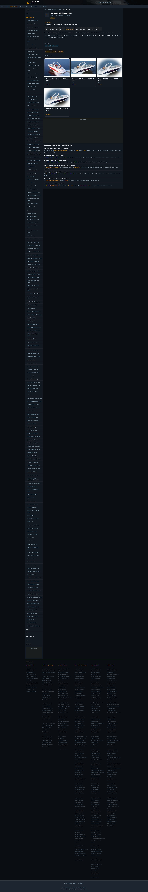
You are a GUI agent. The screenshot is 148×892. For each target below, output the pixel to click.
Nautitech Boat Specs (32, 411)
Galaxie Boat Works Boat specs (97, 723)
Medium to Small (33, 6)
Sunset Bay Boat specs (96, 840)
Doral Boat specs (45, 693)
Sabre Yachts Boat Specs (33, 518)
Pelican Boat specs (111, 770)
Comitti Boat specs (79, 712)
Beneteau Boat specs (46, 680)
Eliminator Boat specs (63, 695)
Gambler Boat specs (111, 725)
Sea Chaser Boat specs (96, 798)
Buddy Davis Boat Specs (32, 105)
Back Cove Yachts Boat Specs (34, 65)
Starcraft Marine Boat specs (80, 819)
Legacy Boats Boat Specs (33, 342)
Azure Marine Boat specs (80, 687)
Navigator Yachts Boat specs (32, 678)
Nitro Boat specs (94, 766)
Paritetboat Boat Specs (32, 462)
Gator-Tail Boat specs (111, 729)
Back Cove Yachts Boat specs (48, 676)
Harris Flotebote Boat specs (80, 738)
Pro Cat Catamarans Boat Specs (33, 490)
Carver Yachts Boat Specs (33, 121)
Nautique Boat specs (79, 768)
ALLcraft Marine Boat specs (113, 674)
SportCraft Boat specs (63, 744)
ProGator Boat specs (111, 780)
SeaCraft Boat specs (79, 804)
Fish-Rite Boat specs (111, 721)
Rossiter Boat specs (95, 789)
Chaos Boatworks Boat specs (113, 706)
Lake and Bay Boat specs (112, 748)
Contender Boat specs (63, 682)
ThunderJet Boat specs (80, 838)
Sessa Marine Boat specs (31, 691)
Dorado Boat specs (62, 689)
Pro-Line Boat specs (62, 727)
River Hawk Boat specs (79, 789)
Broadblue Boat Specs (32, 99)
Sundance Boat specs (95, 836)
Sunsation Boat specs (79, 830)
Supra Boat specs (78, 832)
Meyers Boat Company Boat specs (114, 757)
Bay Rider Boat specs (95, 678)
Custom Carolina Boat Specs (33, 153)
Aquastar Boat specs (111, 682)
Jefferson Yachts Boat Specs (33, 311)
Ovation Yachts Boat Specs (33, 449)
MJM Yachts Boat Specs (32, 388)
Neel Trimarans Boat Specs (33, 414)
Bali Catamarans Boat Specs (33, 73)
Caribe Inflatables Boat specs (113, 704)
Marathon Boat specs (95, 746)
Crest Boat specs (94, 708)
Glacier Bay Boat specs (63, 702)
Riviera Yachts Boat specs (31, 687)
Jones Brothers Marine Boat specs (82, 746)
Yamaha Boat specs (95, 874)
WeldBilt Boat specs (111, 823)
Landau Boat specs (95, 738)
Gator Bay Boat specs (95, 725)
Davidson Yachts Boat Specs (33, 157)
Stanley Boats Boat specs (80, 817)
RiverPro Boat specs (111, 785)
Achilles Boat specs (111, 667)
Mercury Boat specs (95, 755)
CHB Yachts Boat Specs (32, 131)
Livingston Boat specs (111, 753)
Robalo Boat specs (78, 791)
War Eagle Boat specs (111, 819)
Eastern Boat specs (62, 691)
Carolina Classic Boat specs (48, 682)
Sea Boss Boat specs (95, 793)
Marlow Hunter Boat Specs (33, 369)
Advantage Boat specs (79, 670)
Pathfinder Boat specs (95, 776)
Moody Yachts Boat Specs (33, 391)
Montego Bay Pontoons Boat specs (114, 763)
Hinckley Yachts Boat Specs (33, 274)
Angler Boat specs (78, 674)
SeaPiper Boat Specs (32, 544)
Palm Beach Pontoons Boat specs (98, 772)
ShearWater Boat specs (96, 810)
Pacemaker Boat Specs (32, 455)
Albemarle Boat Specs (32, 23)
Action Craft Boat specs (112, 670)
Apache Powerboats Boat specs (49, 670)
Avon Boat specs (110, 684)
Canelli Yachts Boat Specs (33, 112)
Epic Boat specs (78, 729)
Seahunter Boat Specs (32, 534)
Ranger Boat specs (95, 785)
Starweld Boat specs (111, 802)
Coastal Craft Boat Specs (33, 144)
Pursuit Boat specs (62, 731)
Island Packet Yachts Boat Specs (33, 297)
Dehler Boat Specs (31, 166)
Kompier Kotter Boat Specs (33, 330)
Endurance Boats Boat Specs (34, 195)
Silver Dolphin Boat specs (112, 795)
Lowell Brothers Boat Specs (33, 356)
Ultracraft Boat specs (111, 815)
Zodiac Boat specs (95, 877)
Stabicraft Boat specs (79, 815)
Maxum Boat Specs (31, 375)
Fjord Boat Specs (31, 210)
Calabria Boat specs (95, 695)
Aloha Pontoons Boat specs (96, 667)
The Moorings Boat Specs (33, 584)
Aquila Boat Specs (31, 51)
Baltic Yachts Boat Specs (33, 77)
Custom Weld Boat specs (80, 716)
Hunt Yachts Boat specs (31, 674)
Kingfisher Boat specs (63, 712)
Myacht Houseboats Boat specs (48, 723)
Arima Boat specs (94, 674)
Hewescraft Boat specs (79, 740)
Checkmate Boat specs (79, 708)
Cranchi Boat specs (30, 670)
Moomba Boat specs (95, 761)
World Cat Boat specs (62, 748)
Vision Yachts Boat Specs (33, 606)
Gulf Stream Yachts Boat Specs (34, 258)
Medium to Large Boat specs (48, 665)
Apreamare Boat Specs (32, 44)
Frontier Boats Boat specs (112, 723)
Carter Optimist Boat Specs (33, 118)
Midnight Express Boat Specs (33, 385)
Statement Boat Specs (32, 565)
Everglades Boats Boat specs (64, 697)
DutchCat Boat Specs (32, 182)
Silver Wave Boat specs (96, 815)
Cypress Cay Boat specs (80, 719)
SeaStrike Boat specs (95, 804)
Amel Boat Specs (31, 33)
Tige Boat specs (78, 840)
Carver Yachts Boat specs (47, 684)
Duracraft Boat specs (111, 710)
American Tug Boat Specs (33, 36)
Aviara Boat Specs (31, 62)
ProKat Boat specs (62, 729)
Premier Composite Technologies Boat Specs (33, 478)
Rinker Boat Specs (31, 500)
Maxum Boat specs (46, 718)
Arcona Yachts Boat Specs (33, 54)
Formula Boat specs (46, 697)
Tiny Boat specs (110, 665)
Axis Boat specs (78, 684)
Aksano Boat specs (111, 672)
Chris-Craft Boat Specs (32, 137)
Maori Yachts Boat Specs (32, 366)
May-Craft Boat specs (79, 761)
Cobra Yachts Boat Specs (33, 147)
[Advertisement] (34, 653)
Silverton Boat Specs (32, 558)
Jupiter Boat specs (62, 710)
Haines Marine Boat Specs (33, 261)
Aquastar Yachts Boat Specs (33, 48)
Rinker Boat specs (46, 733)
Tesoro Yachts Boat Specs (33, 581)
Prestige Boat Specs (32, 486)
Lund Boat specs (94, 744)
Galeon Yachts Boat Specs (33, 242)
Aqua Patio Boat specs (79, 676)
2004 (46, 45)
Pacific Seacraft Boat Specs (33, 459)
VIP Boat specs (94, 862)
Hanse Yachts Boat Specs (33, 267)
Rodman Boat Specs (31, 515)
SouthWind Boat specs (79, 813)
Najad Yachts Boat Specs (33, 404)
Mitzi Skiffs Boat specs (111, 761)
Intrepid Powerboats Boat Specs (33, 289)
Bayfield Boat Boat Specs (33, 83)
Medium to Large (14, 6)
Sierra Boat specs (94, 813)
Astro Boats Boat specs (96, 676)
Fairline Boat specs (30, 672)
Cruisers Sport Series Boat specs (82, 714)
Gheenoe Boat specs (111, 731)
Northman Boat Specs (32, 439)
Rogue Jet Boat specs (79, 793)
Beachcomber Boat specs (96, 680)
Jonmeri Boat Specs (31, 317)
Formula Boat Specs (31, 213)
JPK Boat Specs (30, 321)
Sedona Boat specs (95, 806)
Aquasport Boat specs (79, 678)
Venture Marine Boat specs (80, 853)
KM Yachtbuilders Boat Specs (33, 327)
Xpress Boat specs (95, 872)
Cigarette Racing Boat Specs (33, 141)
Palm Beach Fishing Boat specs (97, 770)
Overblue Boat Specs (32, 452)
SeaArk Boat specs (111, 789)
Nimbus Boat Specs (31, 423)
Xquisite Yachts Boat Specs (33, 626)
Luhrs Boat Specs (31, 359)
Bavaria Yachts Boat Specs (33, 80)
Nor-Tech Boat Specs (32, 430)
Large (7, 6)
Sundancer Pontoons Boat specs (98, 838)
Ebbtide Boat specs (79, 723)
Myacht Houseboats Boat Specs (34, 398)
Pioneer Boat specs (95, 778)
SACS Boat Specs (31, 521)
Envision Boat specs (79, 727)
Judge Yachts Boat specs (47, 710)
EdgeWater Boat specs (63, 693)
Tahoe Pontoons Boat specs (80, 836)
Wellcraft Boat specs (46, 742)
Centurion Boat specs (63, 674)
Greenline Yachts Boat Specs (33, 255)
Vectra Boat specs (95, 857)
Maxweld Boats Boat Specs (33, 379)
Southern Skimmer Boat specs (113, 800)
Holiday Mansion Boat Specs (33, 277)
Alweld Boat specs (111, 678)
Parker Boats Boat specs (63, 725)
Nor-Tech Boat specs (30, 680)
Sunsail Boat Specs (31, 574)
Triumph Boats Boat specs (96, 853)
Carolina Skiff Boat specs (96, 699)
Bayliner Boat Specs (31, 86)
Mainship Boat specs (46, 716)
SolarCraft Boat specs (111, 798)
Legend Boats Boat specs (112, 751)
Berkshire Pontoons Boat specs (97, 687)
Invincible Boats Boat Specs (33, 293)
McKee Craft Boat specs (80, 763)
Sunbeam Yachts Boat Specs (33, 571)
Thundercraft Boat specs (96, 849)
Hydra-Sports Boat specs (47, 708)
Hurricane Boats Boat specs (80, 742)
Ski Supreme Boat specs (96, 819)
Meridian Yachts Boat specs (48, 721)
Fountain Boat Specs (32, 216)
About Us (67, 889)
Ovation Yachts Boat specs (47, 725)
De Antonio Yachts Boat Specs (34, 160)
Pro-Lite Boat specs (95, 780)
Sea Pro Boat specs (79, 802)
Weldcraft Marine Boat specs (81, 855)
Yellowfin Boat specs (79, 859)
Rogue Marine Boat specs (112, 787)
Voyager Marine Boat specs (96, 864)
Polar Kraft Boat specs (111, 774)
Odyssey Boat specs (95, 768)
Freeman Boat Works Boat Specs (33, 231)
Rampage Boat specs (46, 729)
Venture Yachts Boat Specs (33, 603)
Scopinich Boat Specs (32, 531)
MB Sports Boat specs (95, 753)
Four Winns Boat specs (47, 704)
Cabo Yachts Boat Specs (32, 109)
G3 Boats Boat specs (95, 721)
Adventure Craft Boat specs (80, 672)
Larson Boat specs (62, 714)
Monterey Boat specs (62, 719)
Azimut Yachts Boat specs (31, 667)
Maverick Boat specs (95, 751)
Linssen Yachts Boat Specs (33, 353)
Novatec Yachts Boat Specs (33, 446)
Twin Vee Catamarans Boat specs (81, 849)
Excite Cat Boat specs (46, 695)
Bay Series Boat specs (112, 689)
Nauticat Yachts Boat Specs (33, 407)
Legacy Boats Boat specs (47, 712)
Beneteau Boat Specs (32, 89)
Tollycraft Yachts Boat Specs (33, 590)
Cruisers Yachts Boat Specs (33, 150)
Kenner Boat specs (95, 734)
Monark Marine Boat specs (96, 759)
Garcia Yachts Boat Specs (33, 248)
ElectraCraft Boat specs (96, 714)
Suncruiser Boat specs (96, 834)
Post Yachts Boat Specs (32, 475)
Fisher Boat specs (95, 716)
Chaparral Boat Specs (32, 125)
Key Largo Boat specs (95, 736)
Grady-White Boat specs (63, 704)
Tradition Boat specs (79, 842)
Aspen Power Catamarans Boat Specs (34, 58)
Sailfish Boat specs (62, 736)
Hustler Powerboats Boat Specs (33, 281)
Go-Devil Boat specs (111, 738)
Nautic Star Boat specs (95, 763)
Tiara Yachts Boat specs (47, 740)
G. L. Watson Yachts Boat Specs (34, 239)
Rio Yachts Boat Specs (32, 504)
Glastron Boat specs (79, 734)
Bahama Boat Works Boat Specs (33, 69)
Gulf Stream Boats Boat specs (81, 736)
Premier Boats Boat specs (80, 778)
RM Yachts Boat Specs (32, 507)
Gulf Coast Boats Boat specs (64, 706)
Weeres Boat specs (95, 868)
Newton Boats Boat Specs (33, 420)
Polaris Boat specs (111, 776)
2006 (53, 45)
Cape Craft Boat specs (95, 697)
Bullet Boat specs (110, 699)
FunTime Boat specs (46, 706)
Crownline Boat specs (63, 684)
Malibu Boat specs (78, 755)
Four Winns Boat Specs (32, 222)
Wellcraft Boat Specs (32, 613)
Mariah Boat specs (78, 759)
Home (2, 6)
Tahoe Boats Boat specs (80, 834)
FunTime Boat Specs (31, 235)
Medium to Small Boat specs (81, 665)
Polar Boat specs (78, 776)
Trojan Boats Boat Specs (33, 594)
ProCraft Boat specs (95, 783)
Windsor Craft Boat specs (47, 744)
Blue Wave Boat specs (111, 697)
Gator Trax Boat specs (111, 727)
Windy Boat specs (46, 746)
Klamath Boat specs (111, 746)
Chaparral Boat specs (46, 686)
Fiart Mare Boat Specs (32, 206)
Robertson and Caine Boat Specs (33, 511)
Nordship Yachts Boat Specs (33, 436)
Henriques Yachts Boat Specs (34, 271)
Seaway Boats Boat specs (80, 806)
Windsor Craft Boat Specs (33, 616)
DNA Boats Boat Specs (32, 173)
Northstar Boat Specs (32, 443)
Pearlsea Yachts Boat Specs (33, 465)
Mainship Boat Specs (32, 363)
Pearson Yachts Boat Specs (33, 468)
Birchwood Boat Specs (32, 96)
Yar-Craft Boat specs (111, 825)
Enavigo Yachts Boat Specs (33, 192)
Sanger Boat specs (95, 791)
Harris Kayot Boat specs (96, 729)
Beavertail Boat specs (111, 691)
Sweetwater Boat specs (96, 845)
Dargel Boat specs (111, 708)
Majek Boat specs (110, 755)
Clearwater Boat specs (95, 706)
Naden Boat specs (111, 766)
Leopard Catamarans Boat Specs (33, 346)
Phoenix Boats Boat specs (112, 772)
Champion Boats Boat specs (97, 702)
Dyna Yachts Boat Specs (32, 185)
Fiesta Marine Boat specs (63, 699)
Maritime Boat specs (95, 748)
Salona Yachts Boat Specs (33, 525)
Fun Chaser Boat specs (96, 719)
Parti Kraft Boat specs (95, 774)
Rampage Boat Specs (32, 494)
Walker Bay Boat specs (112, 817)
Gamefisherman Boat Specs (33, 245)
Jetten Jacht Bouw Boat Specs (34, 314)
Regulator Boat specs (62, 734)
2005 (50, 45)
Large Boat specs (30, 665)
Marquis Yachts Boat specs (31, 676)
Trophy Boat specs (78, 847)
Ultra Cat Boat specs (111, 813)
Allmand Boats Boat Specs (33, 27)
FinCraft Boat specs (111, 719)
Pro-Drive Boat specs (111, 778)
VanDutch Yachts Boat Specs (33, 600)
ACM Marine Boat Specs (32, 20)
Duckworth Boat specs (79, 721)
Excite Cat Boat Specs (32, 203)
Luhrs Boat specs (46, 714)
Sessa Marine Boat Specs (33, 555)
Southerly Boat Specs (32, 562)
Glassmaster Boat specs (112, 736)
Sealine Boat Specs (31, 537)
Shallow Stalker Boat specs (112, 791)
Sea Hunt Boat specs (79, 800)
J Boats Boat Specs (31, 308)
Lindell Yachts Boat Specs (33, 350)
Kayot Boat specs (78, 748)
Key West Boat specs (79, 751)
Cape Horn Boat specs (79, 702)
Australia (75, 883)
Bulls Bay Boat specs (111, 702)
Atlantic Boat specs (79, 680)
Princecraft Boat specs (79, 780)
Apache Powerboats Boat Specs (33, 40)
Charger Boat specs (95, 704)
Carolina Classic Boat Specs (33, 115)
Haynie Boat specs (111, 742)
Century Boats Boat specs (80, 706)
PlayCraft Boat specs (79, 774)
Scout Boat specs (62, 738)
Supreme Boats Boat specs (113, 806)
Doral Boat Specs (31, 176)
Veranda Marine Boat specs (96, 859)
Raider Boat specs (78, 785)
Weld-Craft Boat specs (112, 821)
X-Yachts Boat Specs (32, 622)
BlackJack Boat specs (111, 695)
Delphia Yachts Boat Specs (33, 169)
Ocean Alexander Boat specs (32, 682)
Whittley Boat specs (79, 857)
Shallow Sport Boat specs (96, 808)
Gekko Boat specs (94, 727)
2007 (57, 45)
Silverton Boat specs (46, 738)
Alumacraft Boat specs (95, 670)
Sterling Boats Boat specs (112, 804)
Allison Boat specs (111, 676)
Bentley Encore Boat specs (96, 684)
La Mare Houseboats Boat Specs (33, 334)
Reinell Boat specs (95, 787)
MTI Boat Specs (30, 395)
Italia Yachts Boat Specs (32, 305)
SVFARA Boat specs (95, 842)
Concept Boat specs (62, 680)
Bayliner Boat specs (46, 678)
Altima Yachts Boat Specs (33, 30)
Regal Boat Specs (31, 497)
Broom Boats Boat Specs (33, 102)
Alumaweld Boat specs (95, 672)
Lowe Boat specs (94, 742)
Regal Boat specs (45, 731)
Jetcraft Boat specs (62, 708)
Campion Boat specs (79, 699)
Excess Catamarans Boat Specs (33, 199)
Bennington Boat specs (79, 689)
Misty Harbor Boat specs (96, 757)
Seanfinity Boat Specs (32, 541)
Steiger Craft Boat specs (80, 821)
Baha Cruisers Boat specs (63, 667)
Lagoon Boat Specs (31, 338)
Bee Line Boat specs (111, 693)
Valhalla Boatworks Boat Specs (34, 597)
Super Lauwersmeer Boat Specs (34, 578)
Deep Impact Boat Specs (32, 163)
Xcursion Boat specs (95, 870)
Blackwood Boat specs (95, 689)
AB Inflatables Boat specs (80, 667)
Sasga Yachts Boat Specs (33, 528)
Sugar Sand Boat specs (96, 830)
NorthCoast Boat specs (79, 770)
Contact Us (28, 644)
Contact (45, 6)
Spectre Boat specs (62, 742)
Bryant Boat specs (78, 691)
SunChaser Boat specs (96, 832)
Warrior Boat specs (95, 866)
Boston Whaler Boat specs (64, 672)
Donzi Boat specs (62, 687)
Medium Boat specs (62, 665)
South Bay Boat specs (95, 823)
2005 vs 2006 (54, 51)
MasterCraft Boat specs (63, 716)
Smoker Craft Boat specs (96, 821)
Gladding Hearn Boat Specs (33, 251)
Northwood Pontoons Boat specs (114, 768)
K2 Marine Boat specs (111, 744)
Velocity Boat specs (79, 851)
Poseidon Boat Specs (32, 471)
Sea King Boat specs (95, 800)
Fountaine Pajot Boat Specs (33, 219)
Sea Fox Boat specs (79, 798)
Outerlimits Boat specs (63, 723)
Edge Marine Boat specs (80, 725)
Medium (21, 6)
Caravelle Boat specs (79, 704)
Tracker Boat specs (111, 808)
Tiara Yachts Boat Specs (32, 587)
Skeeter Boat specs (95, 817)
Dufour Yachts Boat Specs (33, 179)
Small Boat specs (95, 665)
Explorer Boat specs (111, 716)
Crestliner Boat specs (95, 710)
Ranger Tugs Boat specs (80, 787)
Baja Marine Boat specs (63, 670)
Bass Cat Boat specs (111, 687)
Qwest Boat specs (111, 783)
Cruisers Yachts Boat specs (48, 691)
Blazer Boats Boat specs (96, 691)
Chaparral (59, 9)
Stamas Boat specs (62, 746)
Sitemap (85, 889)
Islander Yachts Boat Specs (33, 301)
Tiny (40, 6)
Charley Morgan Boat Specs (33, 128)
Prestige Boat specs (46, 727)
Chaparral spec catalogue (85, 185)
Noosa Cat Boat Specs (32, 427)
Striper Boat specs (79, 825)
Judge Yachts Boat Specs (33, 324)
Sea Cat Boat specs (95, 795)
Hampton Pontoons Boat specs (113, 740)
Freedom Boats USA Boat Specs (33, 226)
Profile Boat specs (78, 783)
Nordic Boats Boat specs (63, 721)
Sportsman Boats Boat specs (97, 825)
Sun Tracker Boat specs (80, 827)
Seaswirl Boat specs (62, 740)
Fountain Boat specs (46, 699)
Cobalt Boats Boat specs (63, 678)
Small (26, 6)
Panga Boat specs (78, 772)
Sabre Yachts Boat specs (47, 736)
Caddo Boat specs (78, 697)
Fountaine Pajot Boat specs (48, 701)
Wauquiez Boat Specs (32, 610)
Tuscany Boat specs (95, 855)
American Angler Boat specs (113, 680)
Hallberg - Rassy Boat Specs (33, 264)
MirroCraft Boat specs (111, 759)
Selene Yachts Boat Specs (33, 552)
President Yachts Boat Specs (33, 483)
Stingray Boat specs (79, 823)
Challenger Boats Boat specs (64, 676)
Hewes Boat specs (95, 731)
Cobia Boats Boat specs (80, 710)
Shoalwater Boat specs (112, 793)
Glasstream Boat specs (79, 731)
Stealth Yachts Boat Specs (33, 568)
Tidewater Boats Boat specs (97, 851)
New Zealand (80, 883)
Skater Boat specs (78, 808)
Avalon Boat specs (78, 682)
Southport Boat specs (79, 810)
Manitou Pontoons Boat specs (81, 757)
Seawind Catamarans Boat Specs (33, 548)
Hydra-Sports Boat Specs (33, 285)
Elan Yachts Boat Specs (32, 189)
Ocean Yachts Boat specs (31, 684)
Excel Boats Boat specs (112, 714)
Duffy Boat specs (94, 712)
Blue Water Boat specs (95, 693)
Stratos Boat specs (95, 827)
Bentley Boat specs (95, 682)
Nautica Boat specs (79, 766)
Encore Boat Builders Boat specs (114, 712)
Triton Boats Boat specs (80, 845)
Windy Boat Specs (31, 619)
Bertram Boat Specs (31, 93)
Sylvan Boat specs (95, 847)
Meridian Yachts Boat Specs (33, 382)
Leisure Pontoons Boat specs (97, 740)
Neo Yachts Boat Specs (32, 417)
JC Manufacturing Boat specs (81, 744)
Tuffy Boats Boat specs (112, 810)
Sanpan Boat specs (79, 795)
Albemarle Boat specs (46, 667)
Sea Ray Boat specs (30, 689)
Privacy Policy (79, 889)
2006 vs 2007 (60, 51)
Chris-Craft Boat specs (47, 689)
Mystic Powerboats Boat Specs (34, 401)
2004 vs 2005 (47, 51)
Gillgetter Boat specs (111, 734)
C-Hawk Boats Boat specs (80, 695)
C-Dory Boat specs (79, 693)
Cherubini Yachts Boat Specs (33, 134)
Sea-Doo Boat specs (95, 802)
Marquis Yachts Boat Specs (33, 372)
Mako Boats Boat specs (79, 753)
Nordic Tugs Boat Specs (32, 433)
